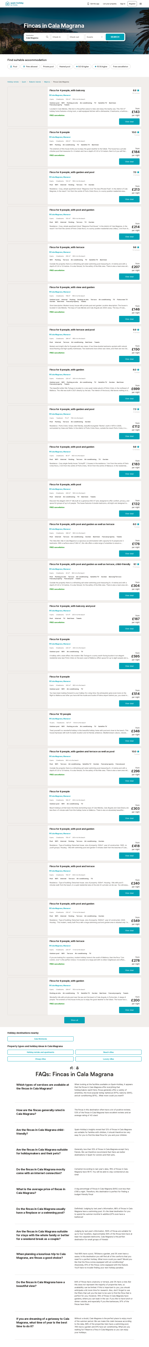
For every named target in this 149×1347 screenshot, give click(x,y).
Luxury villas (108, 1059)
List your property (110, 4)
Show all (74, 1020)
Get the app (94, 4)
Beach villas (108, 1052)
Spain (24, 82)
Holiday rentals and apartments (40, 1052)
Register (132, 4)
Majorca (47, 82)
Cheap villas (40, 1059)
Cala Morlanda (40, 1039)
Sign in (122, 4)
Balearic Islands (35, 82)
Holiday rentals (13, 82)
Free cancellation (120, 66)
